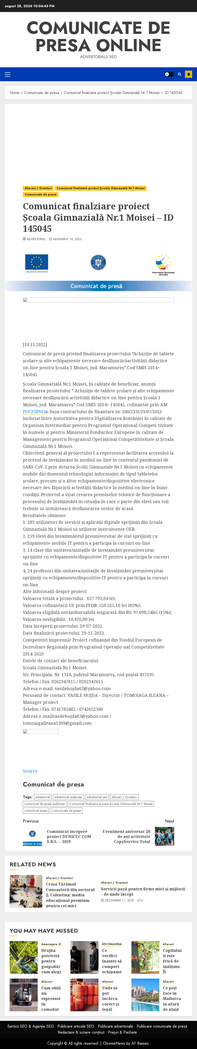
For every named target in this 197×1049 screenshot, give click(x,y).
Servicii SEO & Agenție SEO (30, 1026)
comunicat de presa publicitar (44, 803)
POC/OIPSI (33, 411)
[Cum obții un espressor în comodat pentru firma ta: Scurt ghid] (24, 995)
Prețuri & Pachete (122, 1032)
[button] (7, 74)
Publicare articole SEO (75, 1026)
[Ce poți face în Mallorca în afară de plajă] (145, 995)
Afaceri (168, 944)
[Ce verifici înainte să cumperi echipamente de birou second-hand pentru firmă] (84, 957)
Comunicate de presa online (99, 36)
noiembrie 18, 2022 (67, 239)
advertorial (36, 239)
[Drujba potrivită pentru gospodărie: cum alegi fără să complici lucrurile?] (24, 957)
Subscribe (188, 74)
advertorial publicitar (68, 797)
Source (30, 771)
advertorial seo (97, 797)
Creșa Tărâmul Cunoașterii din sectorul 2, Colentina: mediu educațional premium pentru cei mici (70, 894)
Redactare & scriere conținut (81, 1032)
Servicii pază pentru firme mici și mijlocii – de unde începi (143, 891)
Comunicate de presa (40, 194)
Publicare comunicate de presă (162, 1026)
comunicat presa (35, 810)
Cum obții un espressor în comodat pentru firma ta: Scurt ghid (51, 1009)
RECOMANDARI (113, 944)
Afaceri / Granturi (38, 188)
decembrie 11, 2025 (119, 901)
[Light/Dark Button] (169, 74)
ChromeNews (114, 1043)
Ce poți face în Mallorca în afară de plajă (172, 998)
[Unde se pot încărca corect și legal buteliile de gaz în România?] (84, 995)
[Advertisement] (98, 140)
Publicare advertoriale (115, 1026)
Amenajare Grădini (55, 944)
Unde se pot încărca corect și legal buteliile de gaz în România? (112, 1006)
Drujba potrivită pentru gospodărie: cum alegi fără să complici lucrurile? (53, 969)
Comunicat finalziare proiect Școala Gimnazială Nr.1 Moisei (101, 188)
